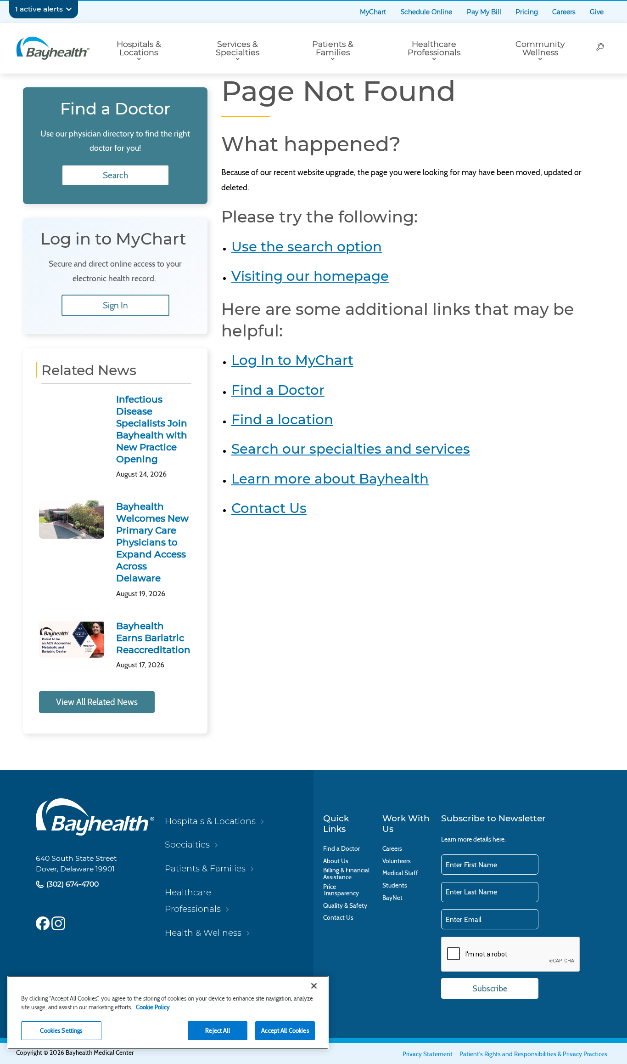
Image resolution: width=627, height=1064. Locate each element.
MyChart (373, 12)
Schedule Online (426, 12)
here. (499, 839)
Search (115, 175)
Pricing (526, 12)
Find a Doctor (278, 390)
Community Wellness (540, 48)
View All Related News (97, 702)
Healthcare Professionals (434, 48)
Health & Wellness (203, 932)
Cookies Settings (61, 1030)
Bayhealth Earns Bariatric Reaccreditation (153, 637)
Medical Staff (400, 873)
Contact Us (269, 508)
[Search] (600, 48)
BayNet (392, 897)
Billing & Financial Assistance (346, 873)
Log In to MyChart (292, 360)
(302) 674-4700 (72, 884)
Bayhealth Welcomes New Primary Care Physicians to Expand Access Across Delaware (152, 542)
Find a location (282, 419)
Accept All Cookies (284, 1030)
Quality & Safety (345, 905)
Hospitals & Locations (139, 48)
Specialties (187, 844)
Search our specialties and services (350, 449)
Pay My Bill (484, 12)
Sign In (115, 305)
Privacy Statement (428, 1054)
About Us (335, 861)
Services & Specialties (237, 48)
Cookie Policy (153, 1007)
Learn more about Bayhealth (330, 479)
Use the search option (306, 247)
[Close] (314, 986)
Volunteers (396, 861)
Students (394, 885)
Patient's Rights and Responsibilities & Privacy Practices (533, 1054)
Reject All (217, 1030)
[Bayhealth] (53, 48)
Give (597, 12)
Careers (564, 12)
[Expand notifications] (69, 9)
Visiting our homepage (310, 276)
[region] (168, 1012)
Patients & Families (332, 48)
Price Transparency (341, 890)
